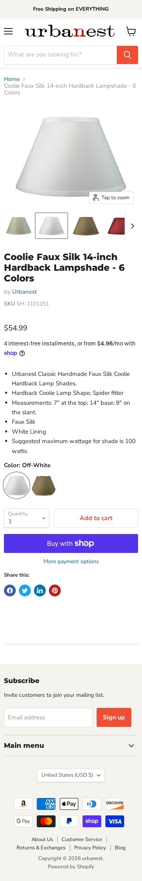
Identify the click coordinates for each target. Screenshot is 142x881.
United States (67, 775)
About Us (42, 839)
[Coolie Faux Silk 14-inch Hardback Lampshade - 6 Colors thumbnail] (18, 225)
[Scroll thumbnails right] (131, 226)
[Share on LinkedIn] (40, 590)
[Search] (127, 55)
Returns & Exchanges (41, 847)
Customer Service (82, 839)
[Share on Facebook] (10, 590)
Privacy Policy (90, 847)
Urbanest (24, 292)
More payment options (71, 561)
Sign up (114, 717)
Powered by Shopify (71, 866)
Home (12, 79)
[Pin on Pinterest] (55, 590)
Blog (120, 847)
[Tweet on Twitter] (25, 590)
